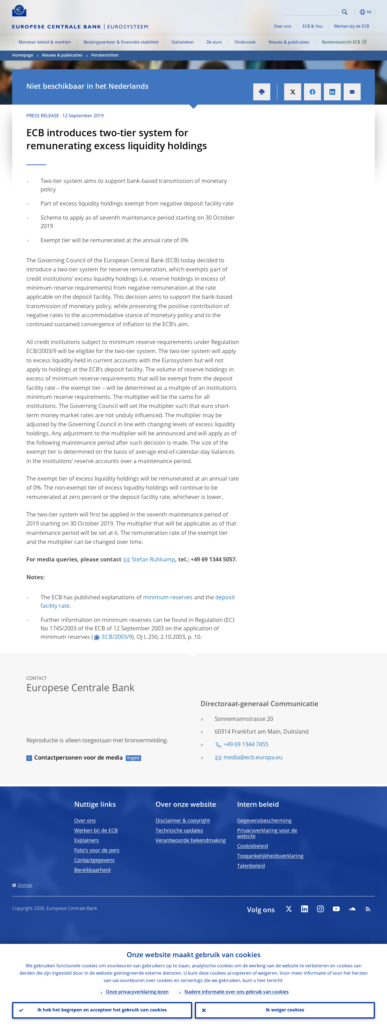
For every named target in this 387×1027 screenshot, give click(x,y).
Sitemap (25, 885)
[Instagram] (320, 909)
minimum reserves (168, 598)
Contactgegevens (94, 860)
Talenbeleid (251, 866)
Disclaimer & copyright (183, 820)
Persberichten (104, 55)
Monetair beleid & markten (45, 42)
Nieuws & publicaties (289, 42)
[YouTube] (336, 909)
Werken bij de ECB (351, 27)
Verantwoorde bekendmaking (191, 840)
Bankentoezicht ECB (341, 42)
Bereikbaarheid (92, 870)
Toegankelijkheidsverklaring (270, 856)
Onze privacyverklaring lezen (137, 992)
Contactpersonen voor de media (78, 758)
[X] (288, 909)
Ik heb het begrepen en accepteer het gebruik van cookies (102, 1010)
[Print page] (261, 91)
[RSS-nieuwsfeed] (368, 909)
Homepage (22, 55)
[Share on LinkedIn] (332, 91)
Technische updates (179, 830)
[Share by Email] (352, 91)
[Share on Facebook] (312, 91)
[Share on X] (292, 91)
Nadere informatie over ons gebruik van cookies (236, 992)
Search (344, 12)
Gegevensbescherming (264, 820)
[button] (355, 12)
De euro (214, 42)
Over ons (282, 27)
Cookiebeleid (252, 846)
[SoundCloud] (352, 909)
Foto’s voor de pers (97, 850)
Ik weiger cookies (285, 1010)
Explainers (86, 840)
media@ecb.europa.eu (253, 758)
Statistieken (182, 42)
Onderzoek (245, 42)
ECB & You (313, 27)
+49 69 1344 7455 (246, 745)
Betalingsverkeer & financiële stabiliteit (121, 42)
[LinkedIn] (304, 909)
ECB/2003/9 (117, 637)
